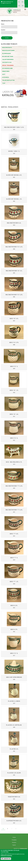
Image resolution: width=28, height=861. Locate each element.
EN (22, 1)
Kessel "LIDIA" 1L (14, 151)
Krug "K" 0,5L (14, 318)
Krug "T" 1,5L (14, 581)
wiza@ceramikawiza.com (7, 1)
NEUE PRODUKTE (7, 47)
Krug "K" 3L (14, 653)
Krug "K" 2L (14, 438)
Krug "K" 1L (14, 366)
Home (14, 837)
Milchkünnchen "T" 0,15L (14, 486)
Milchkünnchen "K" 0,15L (14, 247)
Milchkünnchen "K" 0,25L (14, 294)
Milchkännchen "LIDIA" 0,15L (14, 127)
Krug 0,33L (14, 605)
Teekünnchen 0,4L (14, 797)
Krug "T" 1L (14, 557)
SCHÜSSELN (5, 77)
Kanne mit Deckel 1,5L (14, 199)
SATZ (3, 74)
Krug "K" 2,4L (14, 414)
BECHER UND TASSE (7, 56)
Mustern (14, 842)
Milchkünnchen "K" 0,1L (14, 270)
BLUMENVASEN (6, 53)
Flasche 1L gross (14, 701)
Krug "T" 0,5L (14, 534)
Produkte (14, 839)
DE (19, 5)
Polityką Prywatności (6, 855)
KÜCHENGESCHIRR (7, 68)
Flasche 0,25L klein (14, 773)
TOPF (3, 83)
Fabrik (14, 845)
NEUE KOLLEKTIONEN (8, 50)
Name (2, 24)
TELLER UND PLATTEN (8, 80)
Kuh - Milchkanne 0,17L (14, 462)
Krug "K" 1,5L (14, 390)
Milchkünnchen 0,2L (14, 223)
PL (19, 1)
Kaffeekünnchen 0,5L (14, 820)
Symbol (3, 29)
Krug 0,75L (14, 629)
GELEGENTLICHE (6, 62)
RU (23, 5)
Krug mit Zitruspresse (14, 677)
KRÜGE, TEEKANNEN (7, 65)
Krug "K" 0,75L (14, 342)
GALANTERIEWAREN (7, 59)
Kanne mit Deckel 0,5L (14, 175)
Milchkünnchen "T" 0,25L (14, 510)
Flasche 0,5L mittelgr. (14, 725)
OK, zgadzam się (5, 858)
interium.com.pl (23, 848)
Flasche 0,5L (14, 749)
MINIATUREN (5, 71)
